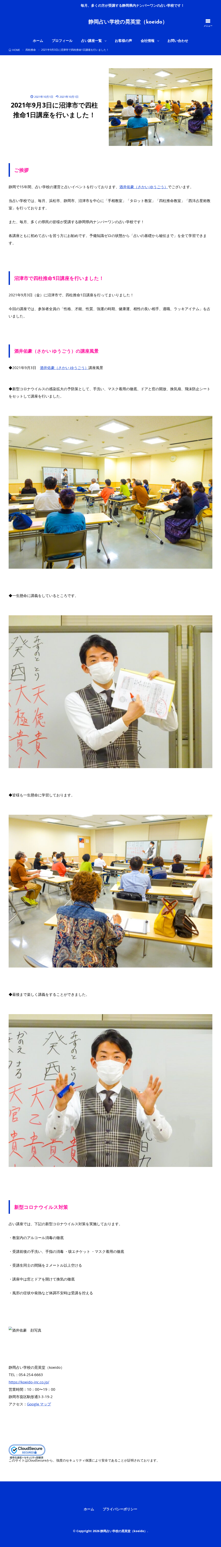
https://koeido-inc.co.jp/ (29, 1382)
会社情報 (148, 40)
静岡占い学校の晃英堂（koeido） (127, 22)
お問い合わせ (177, 40)
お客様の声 (123, 40)
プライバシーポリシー (120, 1509)
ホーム (38, 40)
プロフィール (62, 40)
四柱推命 (30, 50)
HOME (16, 50)
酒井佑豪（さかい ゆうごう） (143, 186)
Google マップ (39, 1404)
